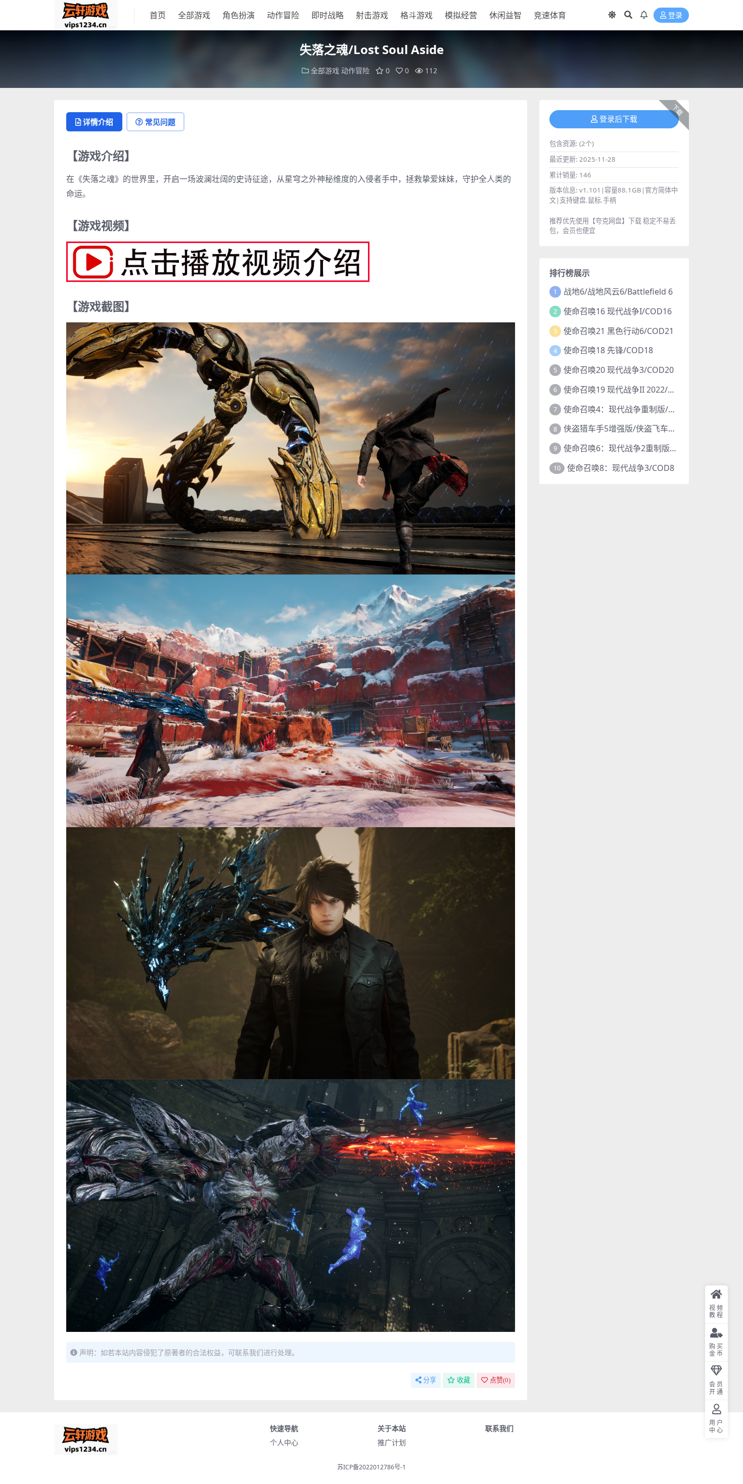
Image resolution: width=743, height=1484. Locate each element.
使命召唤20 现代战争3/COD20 (619, 369)
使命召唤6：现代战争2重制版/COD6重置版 (641, 448)
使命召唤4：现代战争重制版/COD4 (627, 409)
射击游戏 (372, 15)
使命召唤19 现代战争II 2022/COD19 (629, 389)
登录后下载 (618, 119)
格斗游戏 (416, 15)
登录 (675, 15)
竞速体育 (550, 15)
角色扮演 (238, 15)
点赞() (500, 1380)
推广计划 (392, 1442)
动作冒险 (283, 15)
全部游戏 (194, 15)
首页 (158, 15)
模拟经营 (461, 15)
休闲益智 (505, 15)
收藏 (463, 1380)
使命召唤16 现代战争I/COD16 (618, 311)
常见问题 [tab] (160, 122)
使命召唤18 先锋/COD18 (608, 350)
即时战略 (327, 15)
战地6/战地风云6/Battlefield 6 (618, 291)
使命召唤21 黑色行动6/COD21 (619, 331)
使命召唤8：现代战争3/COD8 (620, 467)
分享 (429, 1380)
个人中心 (284, 1442)
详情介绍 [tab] (98, 122)
